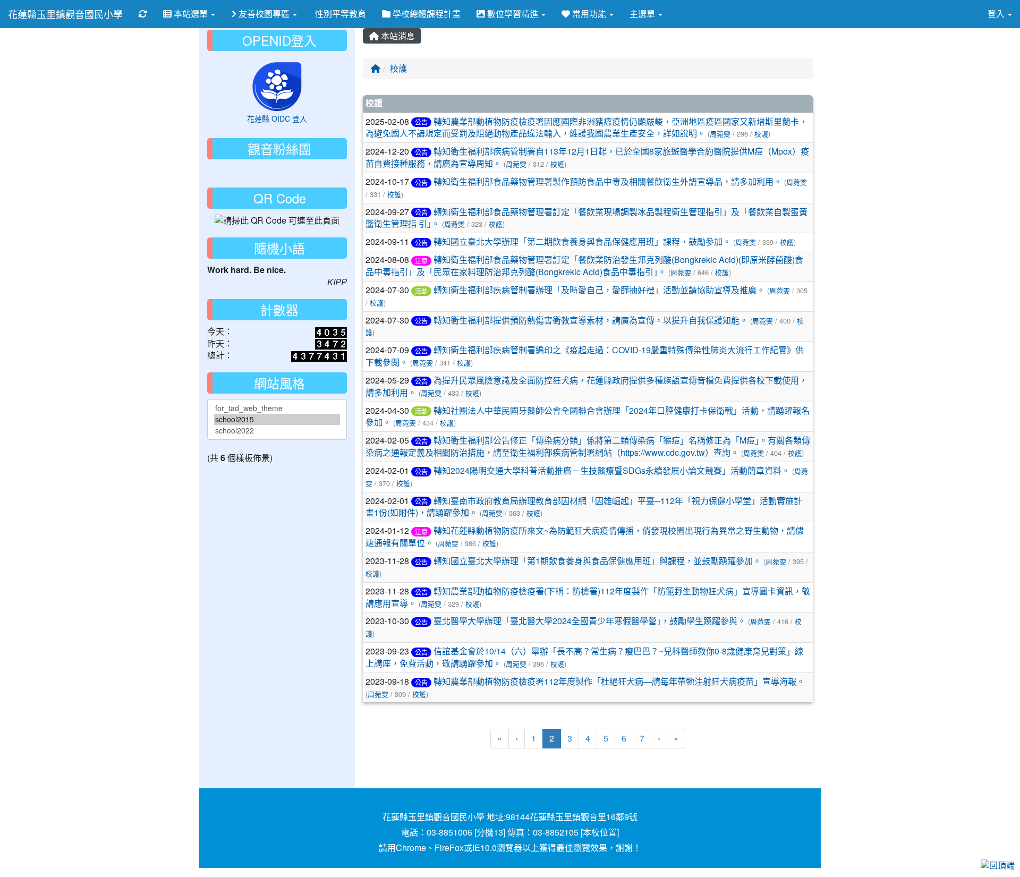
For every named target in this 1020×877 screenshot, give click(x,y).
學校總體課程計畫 (425, 13)
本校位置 (600, 832)
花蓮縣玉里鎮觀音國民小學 (65, 14)
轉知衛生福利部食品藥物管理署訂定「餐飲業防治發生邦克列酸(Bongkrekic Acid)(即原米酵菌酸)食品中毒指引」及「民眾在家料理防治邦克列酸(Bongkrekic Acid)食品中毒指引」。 (584, 265)
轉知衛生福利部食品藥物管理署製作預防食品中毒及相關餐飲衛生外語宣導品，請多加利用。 (608, 181)
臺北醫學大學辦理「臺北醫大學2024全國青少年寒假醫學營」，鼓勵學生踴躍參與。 (590, 621)
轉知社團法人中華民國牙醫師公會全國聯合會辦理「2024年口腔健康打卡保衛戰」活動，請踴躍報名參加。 (588, 416)
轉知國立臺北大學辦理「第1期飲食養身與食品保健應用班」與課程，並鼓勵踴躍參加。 (597, 561)
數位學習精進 (512, 13)
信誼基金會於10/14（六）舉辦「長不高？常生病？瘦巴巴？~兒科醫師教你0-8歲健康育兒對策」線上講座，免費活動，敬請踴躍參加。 (584, 657)
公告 (421, 121)
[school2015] (277, 419)
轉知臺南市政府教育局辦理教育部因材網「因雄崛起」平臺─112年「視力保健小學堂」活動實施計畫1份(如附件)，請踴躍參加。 (584, 507)
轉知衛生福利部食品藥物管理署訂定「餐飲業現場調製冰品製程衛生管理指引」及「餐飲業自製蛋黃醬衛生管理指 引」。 (587, 218)
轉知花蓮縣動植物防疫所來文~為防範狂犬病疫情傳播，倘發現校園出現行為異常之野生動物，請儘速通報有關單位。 (585, 536)
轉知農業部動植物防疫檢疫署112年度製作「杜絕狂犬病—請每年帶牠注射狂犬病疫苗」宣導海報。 (619, 681)
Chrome (411, 847)
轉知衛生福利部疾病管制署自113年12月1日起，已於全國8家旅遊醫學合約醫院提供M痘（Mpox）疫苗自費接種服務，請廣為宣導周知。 (587, 157)
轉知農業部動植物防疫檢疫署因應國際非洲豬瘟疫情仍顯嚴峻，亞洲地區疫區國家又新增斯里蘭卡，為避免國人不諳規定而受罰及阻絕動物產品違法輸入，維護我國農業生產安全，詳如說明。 (587, 127)
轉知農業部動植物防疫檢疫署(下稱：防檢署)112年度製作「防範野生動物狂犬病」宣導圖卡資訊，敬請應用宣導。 (588, 597)
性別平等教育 (339, 13)
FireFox (449, 847)
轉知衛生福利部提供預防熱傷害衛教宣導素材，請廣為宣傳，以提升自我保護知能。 (591, 320)
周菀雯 (720, 134)
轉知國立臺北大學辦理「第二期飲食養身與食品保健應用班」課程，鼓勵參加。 (582, 241)
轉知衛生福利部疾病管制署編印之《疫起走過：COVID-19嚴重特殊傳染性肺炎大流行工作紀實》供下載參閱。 (585, 356)
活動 (421, 290)
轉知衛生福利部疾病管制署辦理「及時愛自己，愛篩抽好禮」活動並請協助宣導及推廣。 (599, 290)
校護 (398, 68)
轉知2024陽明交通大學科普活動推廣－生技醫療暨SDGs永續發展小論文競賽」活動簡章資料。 (612, 470)
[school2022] (277, 430)
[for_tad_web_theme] (277, 408)
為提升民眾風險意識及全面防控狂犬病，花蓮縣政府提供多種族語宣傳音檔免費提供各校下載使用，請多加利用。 (587, 386)
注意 (421, 260)
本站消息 (397, 36)
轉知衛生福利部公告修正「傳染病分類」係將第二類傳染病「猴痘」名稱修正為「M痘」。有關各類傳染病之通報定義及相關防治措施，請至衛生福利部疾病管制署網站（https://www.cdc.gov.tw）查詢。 (588, 446)
